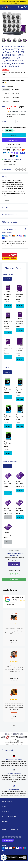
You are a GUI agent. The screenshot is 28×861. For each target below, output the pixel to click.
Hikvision (4, 72)
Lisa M (14, 716)
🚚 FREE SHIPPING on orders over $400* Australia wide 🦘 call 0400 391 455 (14, 2)
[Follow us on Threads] (6, 837)
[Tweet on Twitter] (22, 169)
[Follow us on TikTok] (17, 837)
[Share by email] (25, 169)
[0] (25, 7)
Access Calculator (14, 564)
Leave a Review (10, 604)
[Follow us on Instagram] (8, 837)
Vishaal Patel (14, 678)
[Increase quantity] (17, 121)
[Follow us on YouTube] (14, 837)
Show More (17, 633)
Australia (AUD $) (14, 829)
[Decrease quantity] (9, 121)
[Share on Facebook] (16, 169)
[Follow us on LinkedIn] (20, 837)
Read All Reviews (14, 725)
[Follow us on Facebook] (3, 837)
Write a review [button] (14, 579)
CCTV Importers (17, 597)
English (4, 829)
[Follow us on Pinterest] (11, 837)
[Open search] (19, 7)
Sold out (8, 517)
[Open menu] (2, 7)
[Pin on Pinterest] (19, 169)
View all (6, 278)
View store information (9, 164)
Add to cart (14, 135)
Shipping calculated (19, 114)
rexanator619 (14, 640)
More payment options (14, 144)
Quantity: (4, 121)
